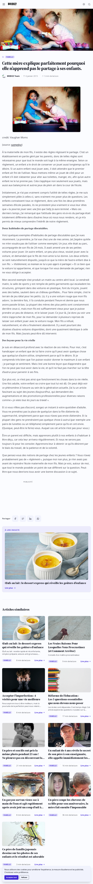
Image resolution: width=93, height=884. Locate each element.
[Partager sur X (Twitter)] (23, 518)
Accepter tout (11, 877)
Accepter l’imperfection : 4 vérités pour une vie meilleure (21, 697)
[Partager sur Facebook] (15, 518)
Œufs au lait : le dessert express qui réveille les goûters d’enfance (23, 645)
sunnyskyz (16, 144)
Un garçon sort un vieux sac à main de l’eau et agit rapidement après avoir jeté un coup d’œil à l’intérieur (22, 805)
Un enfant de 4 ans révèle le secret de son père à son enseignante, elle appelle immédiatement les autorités (69, 756)
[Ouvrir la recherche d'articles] (89, 4)
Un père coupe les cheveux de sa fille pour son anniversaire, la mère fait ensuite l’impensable (68, 803)
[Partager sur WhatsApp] (38, 518)
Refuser (24, 877)
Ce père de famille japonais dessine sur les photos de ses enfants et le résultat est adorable (23, 853)
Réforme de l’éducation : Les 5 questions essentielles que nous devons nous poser (65, 699)
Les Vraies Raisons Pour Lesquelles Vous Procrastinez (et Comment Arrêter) (66, 647)
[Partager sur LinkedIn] (30, 518)
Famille (9, 57)
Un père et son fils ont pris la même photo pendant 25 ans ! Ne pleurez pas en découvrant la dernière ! (22, 756)
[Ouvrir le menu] (4, 4)
